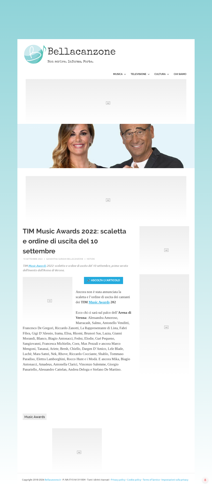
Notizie (91, 258)
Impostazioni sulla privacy (174, 479)
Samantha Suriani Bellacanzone (64, 258)
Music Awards (37, 265)
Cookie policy (134, 479)
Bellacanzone (82, 53)
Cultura (160, 74)
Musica (118, 74)
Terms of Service (151, 479)
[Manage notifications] (205, 480)
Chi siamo (180, 74)
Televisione (138, 74)
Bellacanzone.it (53, 479)
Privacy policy (118, 479)
